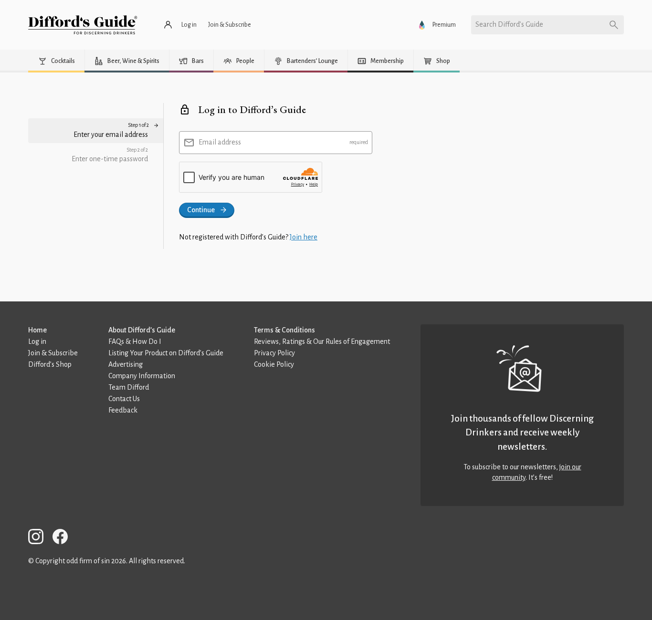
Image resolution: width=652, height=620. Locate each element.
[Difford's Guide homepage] (82, 24)
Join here (303, 237)
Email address (220, 142)
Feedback (122, 410)
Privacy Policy (274, 353)
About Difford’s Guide (141, 330)
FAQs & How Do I (134, 341)
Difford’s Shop (50, 364)
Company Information (141, 376)
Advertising (125, 364)
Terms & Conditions (284, 330)
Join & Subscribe (53, 353)
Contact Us (124, 399)
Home (37, 330)
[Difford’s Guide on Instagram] (39, 538)
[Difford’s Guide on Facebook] (64, 538)
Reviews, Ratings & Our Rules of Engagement (322, 341)
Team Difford (128, 387)
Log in (37, 341)
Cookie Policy (274, 364)
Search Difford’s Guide (509, 24)
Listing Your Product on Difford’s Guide (165, 353)
